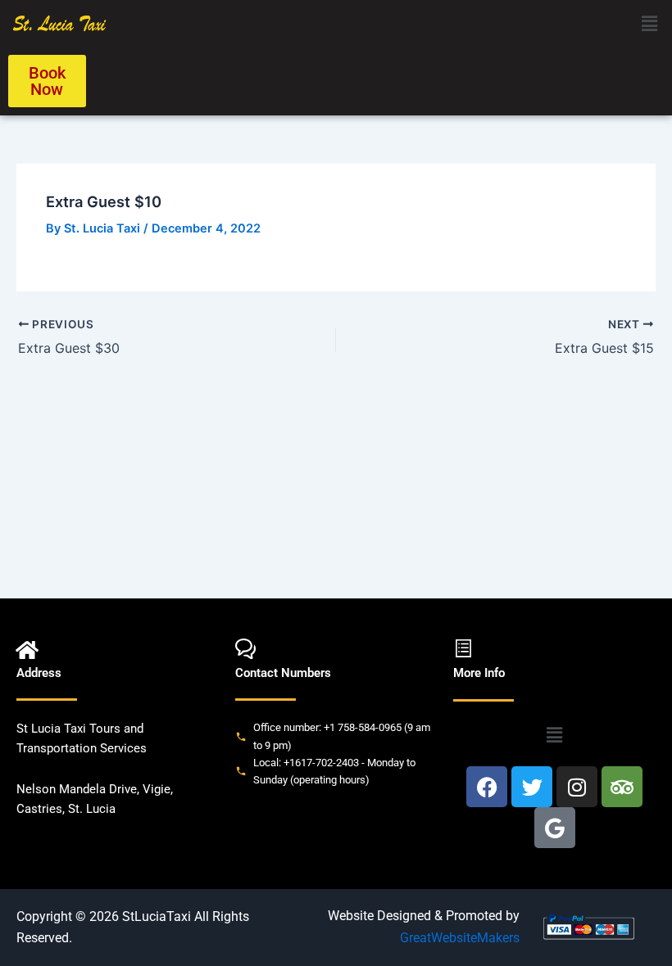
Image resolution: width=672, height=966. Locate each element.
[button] (650, 23)
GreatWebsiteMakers (460, 938)
